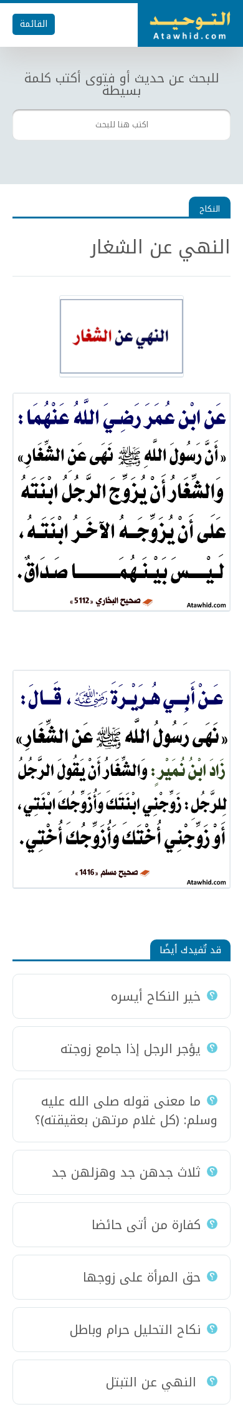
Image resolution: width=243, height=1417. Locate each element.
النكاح (209, 208)
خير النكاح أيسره (156, 996)
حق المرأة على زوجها (142, 1277)
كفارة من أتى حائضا (146, 1225)
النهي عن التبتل (153, 1382)
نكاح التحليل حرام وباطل (135, 1329)
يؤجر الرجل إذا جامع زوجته (130, 1049)
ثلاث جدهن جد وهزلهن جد (126, 1172)
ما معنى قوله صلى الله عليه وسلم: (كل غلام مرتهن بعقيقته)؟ (126, 1110)
